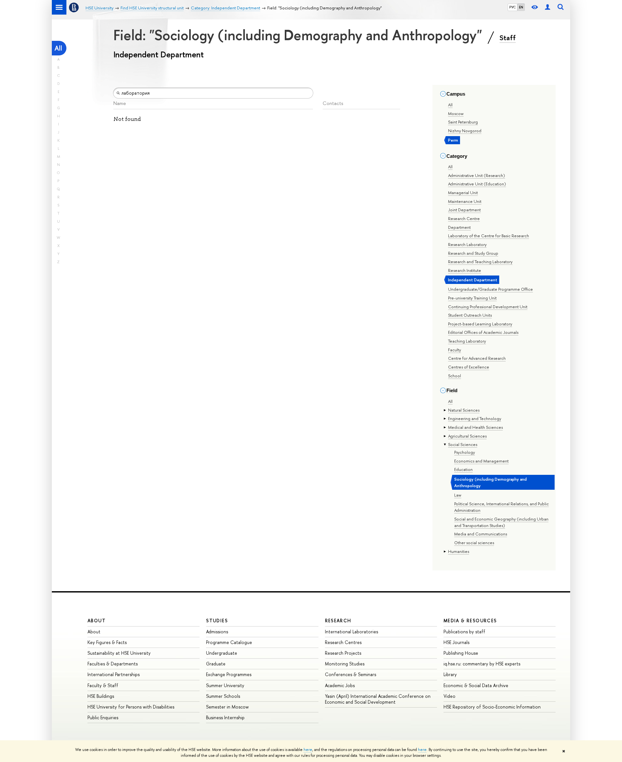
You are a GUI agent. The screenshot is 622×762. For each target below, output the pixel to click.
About (96, 620)
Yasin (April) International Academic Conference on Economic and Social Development (378, 699)
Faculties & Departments (112, 664)
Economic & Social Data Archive (475, 685)
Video (449, 696)
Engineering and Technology (474, 418)
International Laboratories (351, 631)
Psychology (464, 452)
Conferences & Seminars (350, 674)
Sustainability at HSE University (119, 653)
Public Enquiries (102, 717)
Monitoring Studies (344, 664)
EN (521, 7)
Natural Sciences (463, 410)
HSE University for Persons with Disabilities (130, 707)
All (58, 48)
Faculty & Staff (102, 685)
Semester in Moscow (227, 707)
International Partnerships (113, 674)
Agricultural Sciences (467, 436)
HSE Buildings (100, 696)
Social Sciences (462, 444)
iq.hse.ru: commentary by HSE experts (481, 664)
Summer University (225, 685)
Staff (508, 37)
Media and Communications (480, 534)
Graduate (215, 664)
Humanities (458, 551)
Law (457, 495)
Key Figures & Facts (107, 642)
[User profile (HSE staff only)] (547, 7)
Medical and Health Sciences (475, 427)
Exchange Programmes (228, 674)
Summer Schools (223, 696)
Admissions (217, 631)
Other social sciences (474, 542)
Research (338, 620)
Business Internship (225, 717)
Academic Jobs (340, 685)
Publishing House (460, 653)
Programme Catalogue (229, 642)
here (308, 749)
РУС (512, 7)
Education (463, 469)
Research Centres (343, 642)
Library (450, 674)
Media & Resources (470, 620)
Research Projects (343, 653)
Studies (217, 620)
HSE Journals (456, 642)
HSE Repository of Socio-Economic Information (492, 707)
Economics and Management (481, 461)
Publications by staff (464, 631)
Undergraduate (221, 653)
